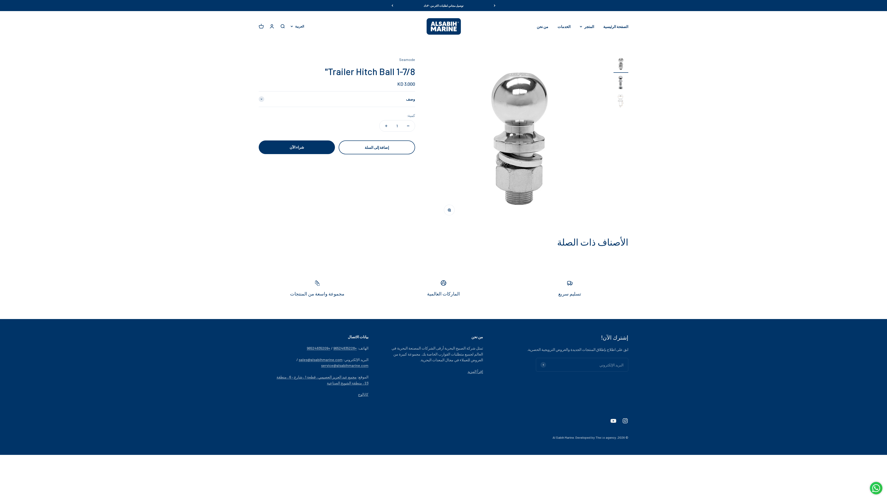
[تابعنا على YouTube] (613, 421)
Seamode (407, 59)
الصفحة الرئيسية (615, 26)
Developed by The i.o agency (595, 437)
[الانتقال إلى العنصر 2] (621, 83)
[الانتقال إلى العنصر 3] (621, 102)
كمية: (411, 115)
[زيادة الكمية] (386, 125)
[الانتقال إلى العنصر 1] (621, 65)
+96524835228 (345, 348)
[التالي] (392, 5)
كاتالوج (363, 394)
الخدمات (564, 26)
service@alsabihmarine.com (344, 365)
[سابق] (494, 5)
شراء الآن (297, 147)
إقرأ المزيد (475, 371)
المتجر (589, 26)
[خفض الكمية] (408, 125)
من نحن (542, 26)
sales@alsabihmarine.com (321, 359)
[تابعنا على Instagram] (625, 421)
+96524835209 (318, 348)
